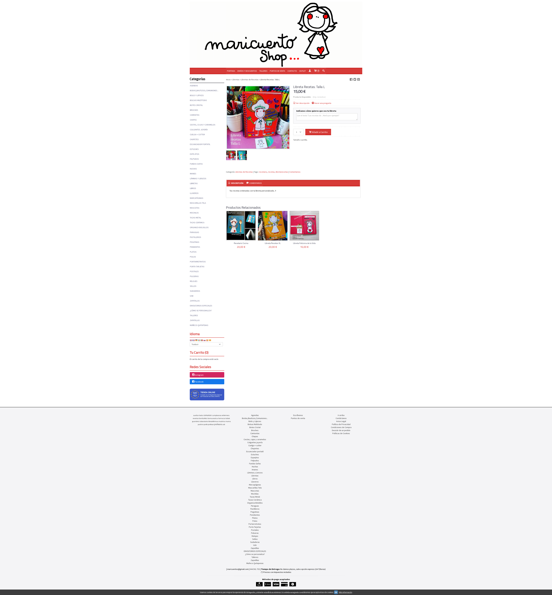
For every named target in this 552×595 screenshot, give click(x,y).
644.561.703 (255, 569)
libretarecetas (282, 172)
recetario (263, 172)
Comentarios (294, 172)
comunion (207, 415)
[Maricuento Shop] (276, 34)
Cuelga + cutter (197, 134)
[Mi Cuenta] (310, 71)
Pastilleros (195, 237)
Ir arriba (341, 415)
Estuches (194, 149)
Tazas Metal (195, 217)
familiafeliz (203, 418)
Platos (193, 252)
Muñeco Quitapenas (199, 325)
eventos (196, 418)
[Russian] (204, 340)
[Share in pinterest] (358, 79)
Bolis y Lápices (197, 95)
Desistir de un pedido (341, 430)
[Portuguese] (202, 340)
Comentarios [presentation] (255, 183)
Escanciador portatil (200, 144)
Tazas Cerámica (197, 222)
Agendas (194, 85)
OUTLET (302, 71)
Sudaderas (195, 291)
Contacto (292, 71)
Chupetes (194, 139)
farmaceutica (213, 418)
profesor (211, 424)
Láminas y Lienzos (198, 178)
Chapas (193, 120)
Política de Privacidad (341, 424)
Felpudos (194, 159)
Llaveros (194, 193)
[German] (196, 340)
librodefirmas (213, 421)
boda (201, 415)
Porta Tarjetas (197, 266)
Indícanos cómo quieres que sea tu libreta (316, 111)
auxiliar (196, 415)
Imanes (193, 173)
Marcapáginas (196, 198)
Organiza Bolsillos (199, 227)
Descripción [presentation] (237, 183)
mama (228, 421)
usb (223, 424)
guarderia (195, 421)
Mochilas (194, 212)
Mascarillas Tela (198, 203)
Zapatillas (195, 300)
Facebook (199, 381)
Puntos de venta (277, 71)
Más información (345, 592)
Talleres (263, 71)
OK (336, 592)
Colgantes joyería (199, 129)
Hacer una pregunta (322, 103)
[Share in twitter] (355, 79)
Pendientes (195, 247)
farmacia (221, 418)
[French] (193, 340)
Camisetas (194, 115)
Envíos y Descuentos (247, 71)
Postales (194, 271)
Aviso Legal (341, 421)
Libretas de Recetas (244, 172)
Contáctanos (341, 418)
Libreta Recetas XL (273, 243)
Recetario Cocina (241, 243)
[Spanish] (207, 340)
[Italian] (199, 340)
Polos (193, 256)
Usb (191, 296)
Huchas (193, 168)
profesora (218, 424)
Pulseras (194, 276)
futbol (228, 418)
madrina (221, 421)
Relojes (193, 281)
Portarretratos (198, 261)
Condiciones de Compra (341, 427)
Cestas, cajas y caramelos (202, 124)
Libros (193, 188)
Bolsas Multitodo (198, 100)
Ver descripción (302, 103)
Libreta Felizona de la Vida (304, 243)
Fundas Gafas (196, 164)
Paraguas (194, 232)
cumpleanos (216, 415)
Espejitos (194, 154)
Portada (231, 71)
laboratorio (204, 421)
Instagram (199, 375)
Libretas (194, 183)
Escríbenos (298, 415)
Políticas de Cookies (341, 433)
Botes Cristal (196, 105)
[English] (191, 340)
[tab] (236, 183)
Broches (194, 110)
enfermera (225, 415)
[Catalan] (210, 340)
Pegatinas (194, 242)
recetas (271, 172)
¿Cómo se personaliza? (201, 310)
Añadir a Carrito (320, 132)
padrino (201, 424)
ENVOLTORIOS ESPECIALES (201, 305)
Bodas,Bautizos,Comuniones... (204, 90)
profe (206, 424)
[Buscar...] (323, 71)
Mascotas (194, 208)
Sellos (193, 286)
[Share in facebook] (351, 79)
